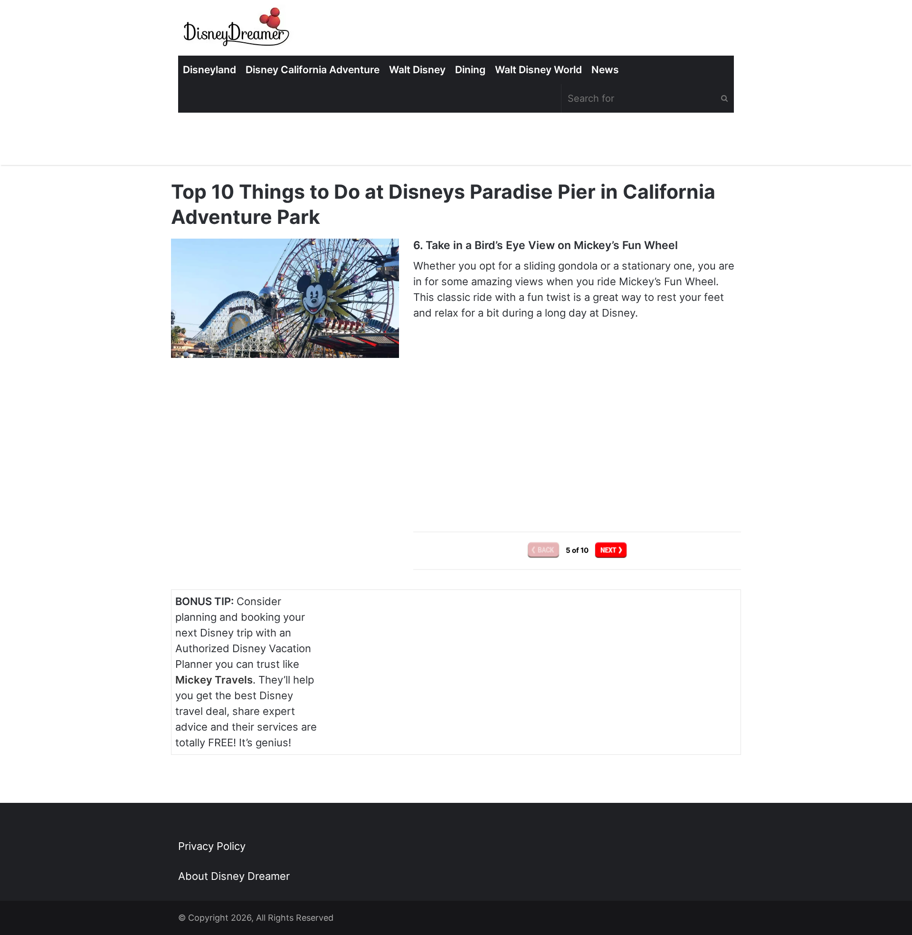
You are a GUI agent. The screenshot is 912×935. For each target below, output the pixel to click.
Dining (470, 70)
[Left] (544, 550)
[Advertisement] (577, 433)
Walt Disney (417, 70)
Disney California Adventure (313, 70)
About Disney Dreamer (234, 876)
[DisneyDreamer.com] (237, 30)
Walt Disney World (538, 70)
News (605, 70)
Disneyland (209, 70)
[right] (611, 550)
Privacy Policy (212, 846)
